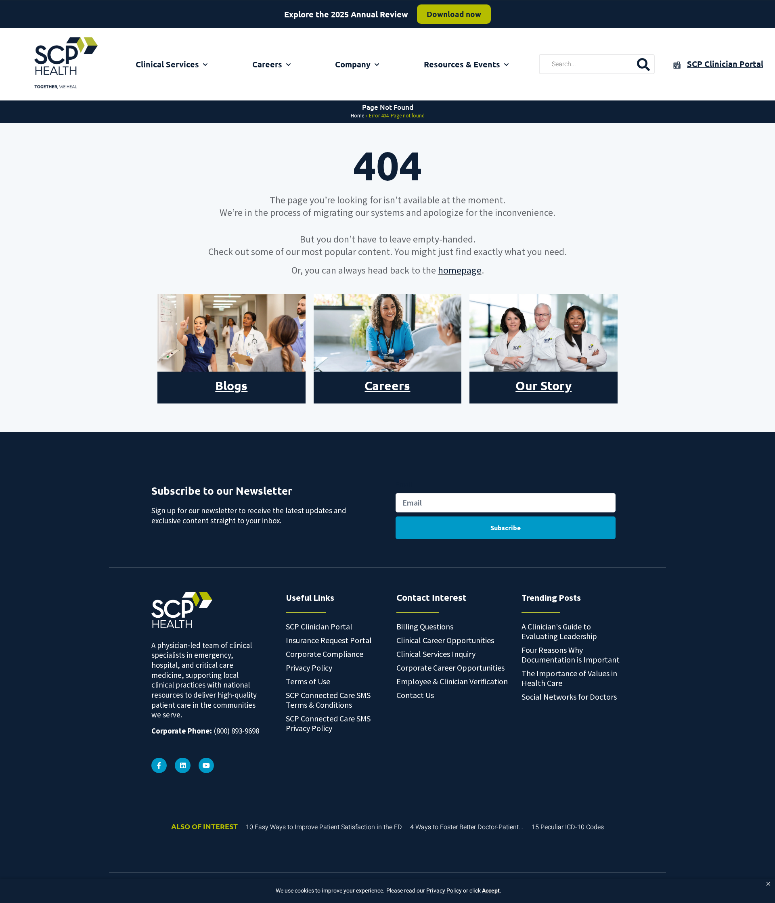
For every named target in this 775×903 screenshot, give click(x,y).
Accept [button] (491, 890)
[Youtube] (206, 765)
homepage (460, 270)
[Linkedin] (182, 765)
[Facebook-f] (159, 765)
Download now (454, 14)
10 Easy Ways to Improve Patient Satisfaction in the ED (324, 827)
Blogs (231, 385)
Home (357, 115)
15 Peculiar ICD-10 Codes (568, 827)
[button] (768, 884)
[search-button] (644, 64)
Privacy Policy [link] (444, 891)
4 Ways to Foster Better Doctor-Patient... (467, 827)
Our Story (543, 385)
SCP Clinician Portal (725, 64)
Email (404, 484)
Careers (267, 64)
